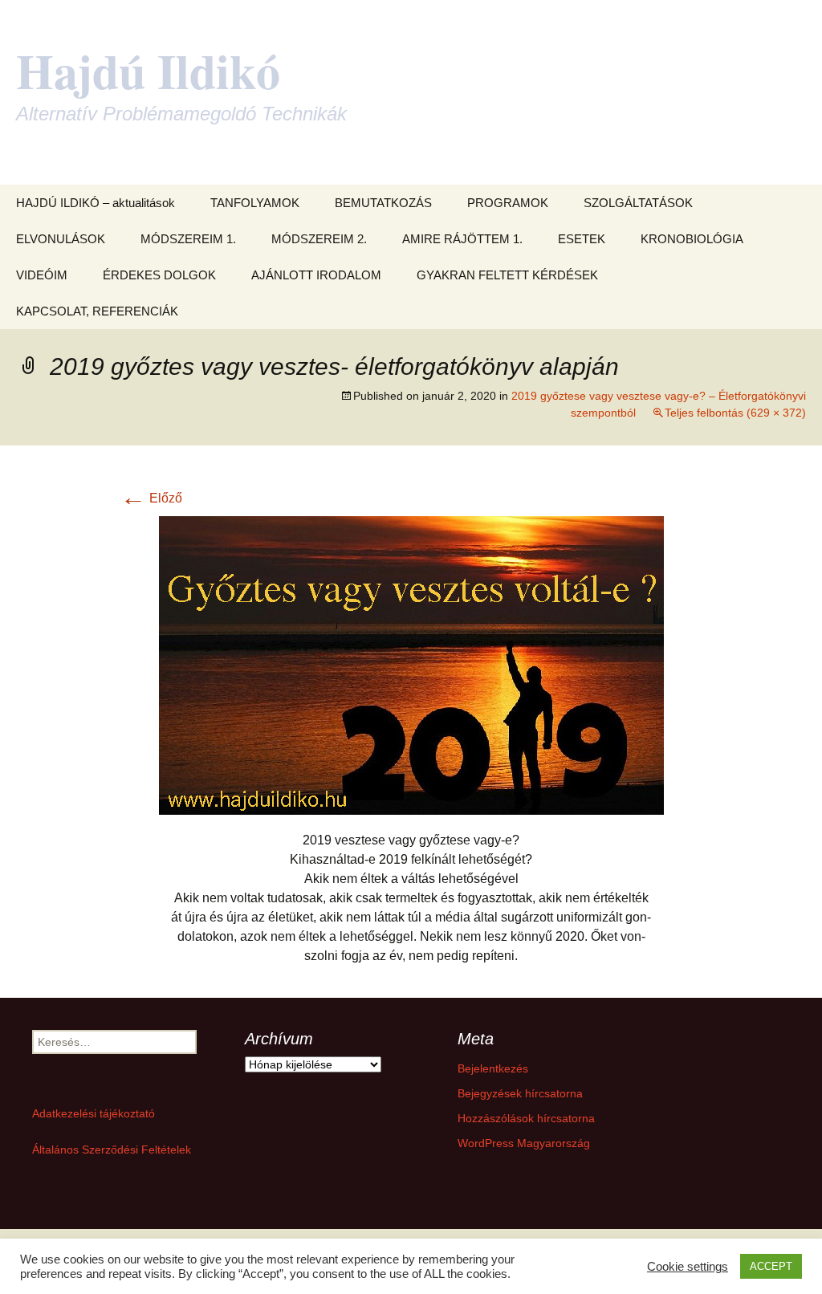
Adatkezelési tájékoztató (93, 1113)
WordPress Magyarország (524, 1143)
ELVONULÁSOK (60, 239)
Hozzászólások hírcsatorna (526, 1118)
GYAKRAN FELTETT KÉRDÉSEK (507, 275)
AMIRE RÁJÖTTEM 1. (462, 239)
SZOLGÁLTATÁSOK (638, 203)
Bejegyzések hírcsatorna (520, 1093)
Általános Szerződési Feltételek (111, 1149)
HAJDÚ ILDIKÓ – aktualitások (95, 203)
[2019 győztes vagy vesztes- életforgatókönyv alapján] (411, 664)
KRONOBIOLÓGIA (692, 239)
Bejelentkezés (493, 1068)
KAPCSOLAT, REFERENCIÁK (97, 311)
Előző (151, 498)
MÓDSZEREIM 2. (319, 239)
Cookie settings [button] (687, 1266)
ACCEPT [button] (771, 1266)
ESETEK (581, 239)
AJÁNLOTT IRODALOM (316, 275)
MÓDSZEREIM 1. (188, 239)
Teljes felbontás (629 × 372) (735, 412)
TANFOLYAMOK (254, 203)
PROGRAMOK (507, 203)
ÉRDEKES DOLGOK (159, 275)
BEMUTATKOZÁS (383, 203)
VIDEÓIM (41, 275)
